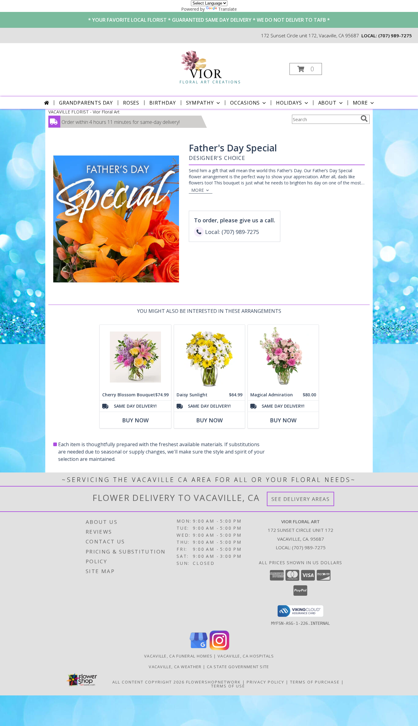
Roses (131, 102)
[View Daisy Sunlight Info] (209, 357)
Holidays (289, 102)
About (327, 102)
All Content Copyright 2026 (148, 682)
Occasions (245, 102)
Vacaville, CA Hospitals (246, 656)
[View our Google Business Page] (198, 648)
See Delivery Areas (300, 498)
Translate (227, 9)
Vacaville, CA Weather (175, 666)
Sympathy (200, 102)
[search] (364, 118)
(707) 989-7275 (395, 35)
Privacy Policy (265, 682)
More (360, 102)
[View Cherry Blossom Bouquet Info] (135, 357)
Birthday (162, 102)
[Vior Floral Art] (208, 67)
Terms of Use (228, 686)
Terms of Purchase (315, 682)
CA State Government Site (238, 666)
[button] (305, 69)
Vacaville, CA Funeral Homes (178, 656)
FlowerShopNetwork (213, 682)
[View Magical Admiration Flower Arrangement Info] (283, 357)
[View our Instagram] (219, 648)
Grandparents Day (86, 102)
